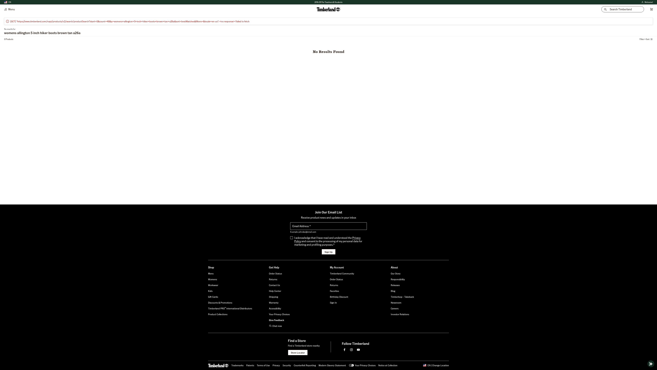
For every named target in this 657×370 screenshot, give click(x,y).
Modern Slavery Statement (332, 365)
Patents (250, 365)
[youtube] (358, 349)
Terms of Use (263, 365)
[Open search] (650, 363)
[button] (328, 2)
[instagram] (351, 349)
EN (10, 2)
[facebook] (344, 349)
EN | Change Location (438, 365)
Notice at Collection (387, 365)
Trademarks (237, 365)
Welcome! (647, 2)
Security (287, 365)
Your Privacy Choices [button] (365, 365)
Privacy (276, 365)
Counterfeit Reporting (305, 365)
